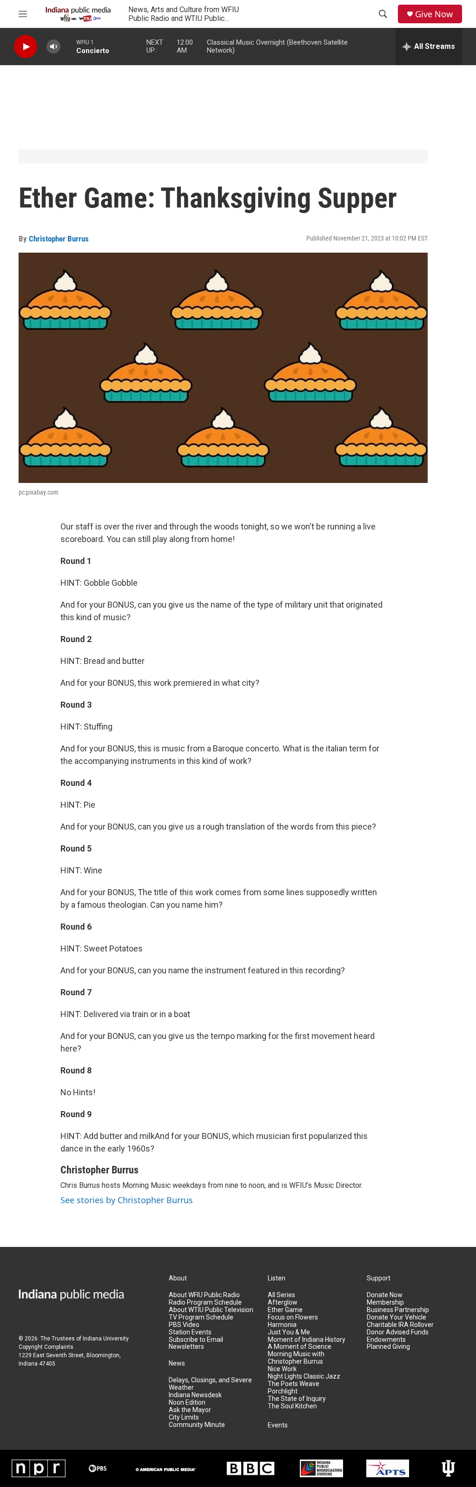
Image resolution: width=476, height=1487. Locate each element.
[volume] (53, 46)
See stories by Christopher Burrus (126, 1200)
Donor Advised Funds (398, 1332)
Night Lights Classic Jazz (304, 1376)
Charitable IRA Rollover (400, 1324)
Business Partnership (398, 1309)
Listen (276, 1278)
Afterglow (283, 1302)
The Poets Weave (293, 1383)
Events (278, 1425)
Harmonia (282, 1324)
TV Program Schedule (201, 1317)
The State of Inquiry (297, 1398)
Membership (385, 1302)
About (178, 1278)
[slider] (68, 46)
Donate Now (385, 1295)
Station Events (190, 1332)
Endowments (386, 1339)
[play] (25, 46)
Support (378, 1278)
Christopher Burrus (59, 238)
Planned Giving (388, 1346)
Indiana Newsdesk (195, 1395)
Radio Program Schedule (205, 1302)
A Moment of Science (299, 1346)
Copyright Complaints (46, 1347)
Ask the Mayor (190, 1410)
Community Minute (197, 1424)
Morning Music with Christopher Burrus (296, 1358)
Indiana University (106, 1338)
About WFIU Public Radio (204, 1295)
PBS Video (184, 1324)
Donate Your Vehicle (396, 1317)
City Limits (184, 1417)
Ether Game (285, 1309)
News (177, 1363)
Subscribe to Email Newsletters (196, 1343)
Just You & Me (289, 1332)
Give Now (434, 14)
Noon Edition (187, 1402)
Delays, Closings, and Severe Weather (210, 1384)
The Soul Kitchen (292, 1406)
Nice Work (282, 1369)
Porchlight (283, 1391)
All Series (281, 1295)
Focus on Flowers (293, 1317)
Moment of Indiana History (306, 1339)
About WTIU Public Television (211, 1309)
